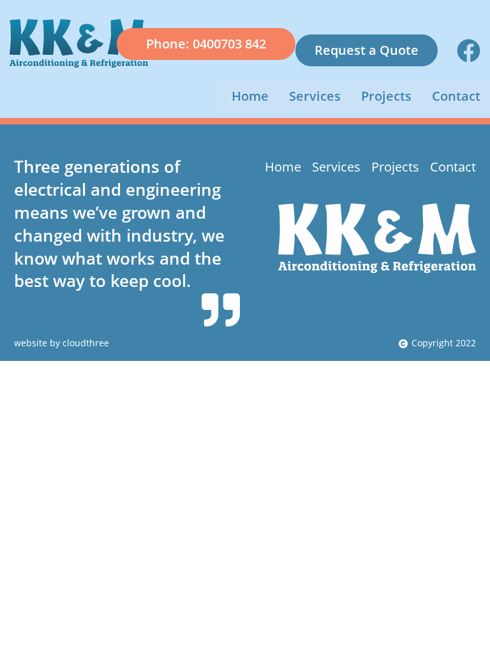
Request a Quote (367, 50)
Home (250, 96)
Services (315, 96)
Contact (456, 96)
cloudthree (86, 343)
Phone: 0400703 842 (206, 44)
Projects (386, 96)
